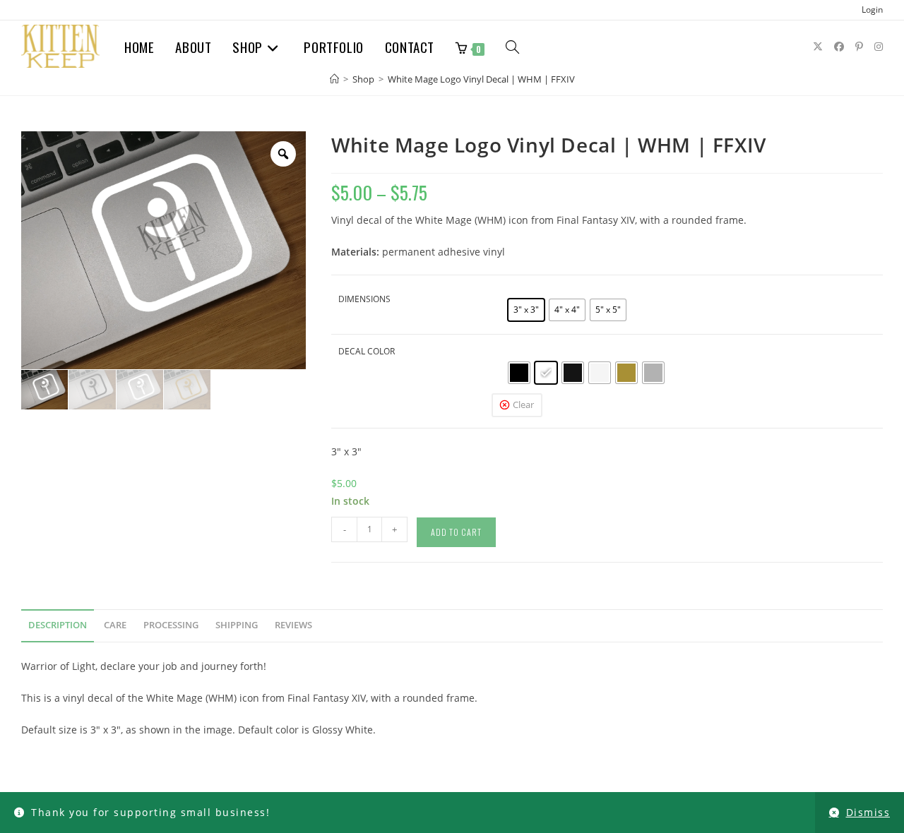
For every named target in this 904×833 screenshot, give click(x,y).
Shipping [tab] (236, 625)
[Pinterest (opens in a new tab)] (859, 47)
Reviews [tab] (293, 625)
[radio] (526, 309)
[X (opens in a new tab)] (817, 47)
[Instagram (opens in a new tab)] (878, 47)
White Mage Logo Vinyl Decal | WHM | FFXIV (481, 79)
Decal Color (366, 351)
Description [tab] (57, 625)
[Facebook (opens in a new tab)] (839, 47)
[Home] (334, 79)
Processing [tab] (170, 625)
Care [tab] (115, 625)
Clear (523, 404)
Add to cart (456, 532)
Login (872, 10)
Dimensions (364, 299)
